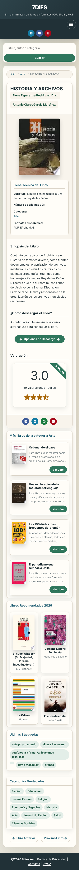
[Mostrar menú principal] (71, 24)
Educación (35, 791)
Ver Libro (58, 469)
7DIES (39, 7)
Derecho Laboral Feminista (55, 650)
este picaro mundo (24, 744)
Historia (51, 807)
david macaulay (28, 764)
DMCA (47, 864)
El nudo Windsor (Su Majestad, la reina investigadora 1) (24, 659)
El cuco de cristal (55, 716)
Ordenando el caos (42, 447)
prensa (49, 764)
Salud (57, 815)
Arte (22, 74)
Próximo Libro (53, 838)
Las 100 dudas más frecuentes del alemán (44, 526)
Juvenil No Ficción (36, 815)
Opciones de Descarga (39, 339)
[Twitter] (31, 33)
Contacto (34, 864)
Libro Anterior (25, 838)
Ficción (16, 791)
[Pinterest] (47, 33)
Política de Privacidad (51, 859)
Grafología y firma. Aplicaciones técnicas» (33, 754)
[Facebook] (39, 33)
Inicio (12, 74)
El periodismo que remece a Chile (41, 566)
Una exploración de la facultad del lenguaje (44, 486)
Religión (43, 799)
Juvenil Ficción (22, 799)
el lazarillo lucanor (55, 744)
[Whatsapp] (44, 421)
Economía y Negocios (26, 807)
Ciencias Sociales (23, 823)
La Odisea (23, 715)
